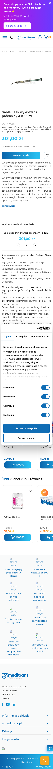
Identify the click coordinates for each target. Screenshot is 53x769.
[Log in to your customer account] (47, 155)
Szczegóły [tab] (21, 336)
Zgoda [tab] (7, 336)
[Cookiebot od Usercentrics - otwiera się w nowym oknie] (37, 328)
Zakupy (7, 731)
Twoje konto (10, 739)
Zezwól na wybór (26, 438)
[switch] (45, 396)
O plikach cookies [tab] (40, 336)
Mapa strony (26, 762)
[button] (44, 760)
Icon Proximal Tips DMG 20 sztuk (17, 446)
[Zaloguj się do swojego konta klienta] (40, 37)
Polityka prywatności (16, 758)
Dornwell (8, 123)
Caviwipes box (12, 516)
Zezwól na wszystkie (26, 428)
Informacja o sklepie (15, 715)
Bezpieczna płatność (37, 758)
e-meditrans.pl (12, 723)
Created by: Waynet (42, 766)
